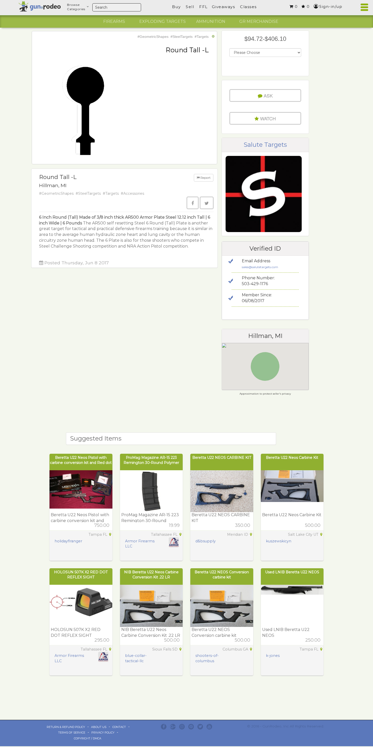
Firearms (114, 21)
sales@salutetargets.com (260, 267)
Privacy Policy (102, 732)
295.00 (101, 640)
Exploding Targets (162, 21)
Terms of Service (71, 732)
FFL (203, 6)
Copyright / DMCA (87, 738)
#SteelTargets (182, 37)
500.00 (312, 525)
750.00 (101, 525)
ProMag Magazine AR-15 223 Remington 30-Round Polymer (150, 520)
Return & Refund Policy (66, 727)
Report (205, 178)
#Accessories (132, 193)
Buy (176, 6)
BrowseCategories (76, 7)
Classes (248, 6)
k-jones (273, 655)
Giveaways (223, 6)
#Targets (202, 37)
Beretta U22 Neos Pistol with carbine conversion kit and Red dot (80, 520)
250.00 (312, 640)
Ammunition (210, 21)
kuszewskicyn (278, 541)
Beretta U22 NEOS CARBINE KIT (221, 457)
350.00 (242, 525)
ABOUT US (98, 727)
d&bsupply (205, 541)
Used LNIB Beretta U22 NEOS (292, 572)
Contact (119, 727)
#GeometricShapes (153, 37)
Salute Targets (265, 144)
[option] (114, 22)
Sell (190, 6)
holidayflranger (68, 541)
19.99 (174, 525)
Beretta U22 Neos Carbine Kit (292, 457)
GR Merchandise (258, 21)
